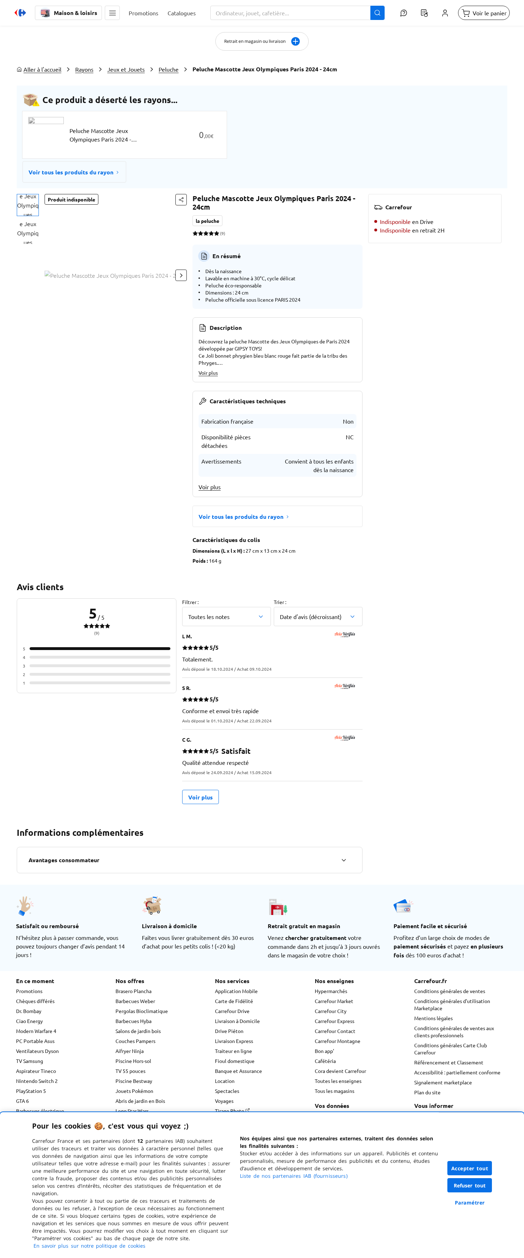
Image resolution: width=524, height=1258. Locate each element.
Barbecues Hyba (133, 1021)
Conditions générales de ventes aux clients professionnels (454, 1031)
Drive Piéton (229, 1031)
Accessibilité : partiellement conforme (457, 1072)
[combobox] (297, 13)
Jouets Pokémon (134, 1091)
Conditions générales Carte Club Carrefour (450, 1048)
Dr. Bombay (28, 1011)
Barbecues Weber (135, 1001)
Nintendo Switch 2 (37, 1081)
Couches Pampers (135, 1041)
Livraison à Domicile (237, 1021)
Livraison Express (234, 1041)
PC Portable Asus (35, 1041)
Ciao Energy (29, 1021)
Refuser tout (470, 1185)
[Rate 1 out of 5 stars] (195, 233)
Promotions (29, 991)
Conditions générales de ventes (449, 991)
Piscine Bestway (133, 1081)
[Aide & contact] (403, 13)
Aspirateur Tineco (36, 1071)
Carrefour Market (334, 1001)
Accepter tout (469, 1168)
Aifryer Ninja (129, 1051)
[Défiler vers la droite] (181, 275)
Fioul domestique (235, 1061)
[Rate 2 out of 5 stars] (200, 233)
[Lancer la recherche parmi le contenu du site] (377, 13)
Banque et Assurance (238, 1071)
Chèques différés (35, 1001)
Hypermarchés (331, 991)
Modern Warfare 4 (36, 1031)
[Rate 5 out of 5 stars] (216, 233)
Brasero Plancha (133, 991)
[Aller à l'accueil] (20, 13)
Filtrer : (190, 602)
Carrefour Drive (232, 1011)
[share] (181, 199)
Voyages (224, 1101)
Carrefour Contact (335, 1031)
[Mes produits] (424, 13)
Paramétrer (470, 1202)
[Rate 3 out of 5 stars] (206, 233)
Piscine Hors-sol (133, 1061)
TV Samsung (29, 1061)
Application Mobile (236, 991)
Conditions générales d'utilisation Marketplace (452, 1004)
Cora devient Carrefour (340, 1071)
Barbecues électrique (40, 1111)
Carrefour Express (334, 1021)
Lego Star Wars (132, 1111)
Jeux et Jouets (126, 69)
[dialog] (262, 1185)
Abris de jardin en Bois (140, 1101)
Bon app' (324, 1051)
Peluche (169, 69)
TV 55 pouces (130, 1071)
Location (225, 1081)
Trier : (280, 602)
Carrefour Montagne (337, 1041)
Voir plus (208, 372)
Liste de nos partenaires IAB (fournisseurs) (294, 1175)
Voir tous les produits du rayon (71, 172)
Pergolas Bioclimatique (141, 1011)
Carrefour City (330, 1011)
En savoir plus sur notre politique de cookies (89, 1245)
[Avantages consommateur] (344, 860)
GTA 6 (22, 1101)
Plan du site (427, 1092)
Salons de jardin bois (138, 1031)
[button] (112, 13)
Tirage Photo (230, 1111)
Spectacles (227, 1091)
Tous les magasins (334, 1091)
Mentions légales (433, 1018)
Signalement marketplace (443, 1082)
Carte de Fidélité (234, 1001)
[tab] (28, 205)
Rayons (84, 69)
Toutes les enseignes (338, 1081)
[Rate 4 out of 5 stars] (211, 233)
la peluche (207, 221)
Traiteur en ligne (233, 1051)
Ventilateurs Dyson (37, 1051)
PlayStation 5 (31, 1091)
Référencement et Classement (448, 1062)
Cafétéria (325, 1061)
